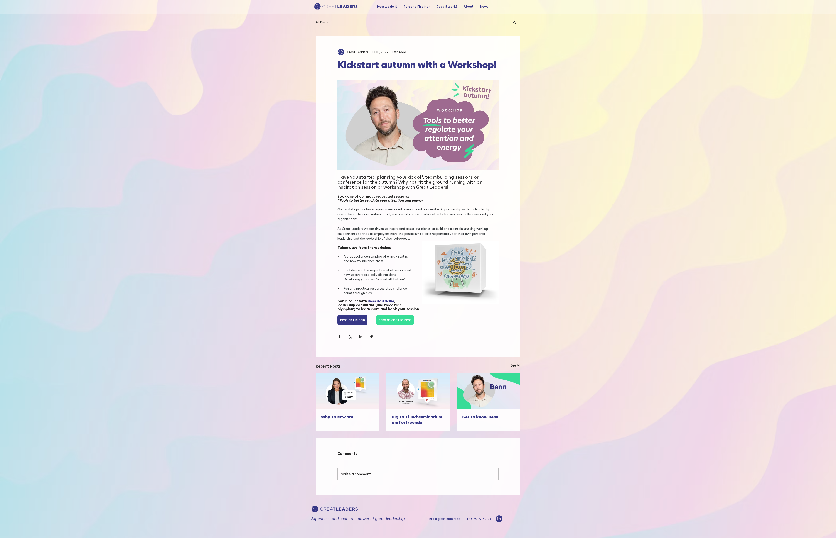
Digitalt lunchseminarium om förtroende (417, 419)
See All (515, 365)
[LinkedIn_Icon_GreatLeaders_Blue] (499, 518)
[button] (515, 22)
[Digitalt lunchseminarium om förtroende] (418, 391)
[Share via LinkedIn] (361, 336)
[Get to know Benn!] (488, 391)
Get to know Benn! (480, 417)
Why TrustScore (337, 417)
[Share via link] (371, 336)
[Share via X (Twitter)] (350, 336)
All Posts (322, 22)
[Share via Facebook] (339, 336)
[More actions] (496, 52)
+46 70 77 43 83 (478, 519)
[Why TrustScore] (347, 391)
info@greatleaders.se (447, 519)
